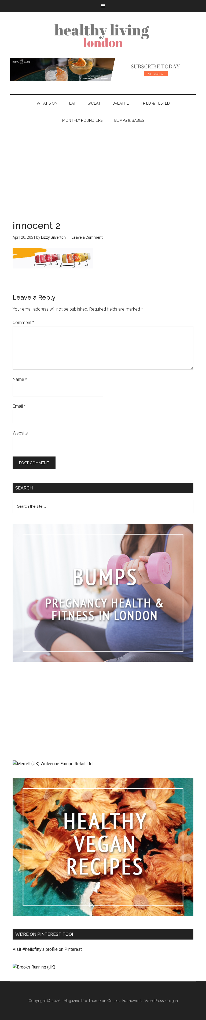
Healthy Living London (103, 35)
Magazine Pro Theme (82, 1001)
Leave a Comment (87, 237)
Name (20, 379)
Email (19, 406)
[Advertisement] (103, 169)
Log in (172, 1001)
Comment (23, 322)
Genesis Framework (124, 1001)
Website (20, 433)
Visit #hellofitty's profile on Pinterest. (48, 949)
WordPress (154, 1001)
